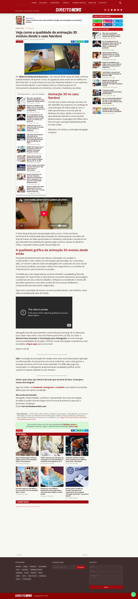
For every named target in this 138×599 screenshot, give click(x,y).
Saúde (18, 576)
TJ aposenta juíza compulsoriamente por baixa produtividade (112, 91)
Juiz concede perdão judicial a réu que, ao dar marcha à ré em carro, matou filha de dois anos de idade (112, 101)
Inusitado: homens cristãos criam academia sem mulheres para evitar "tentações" (76, 459)
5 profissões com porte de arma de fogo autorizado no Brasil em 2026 (111, 73)
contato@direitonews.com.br (26, 419)
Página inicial (20, 28)
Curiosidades (30, 28)
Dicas (17, 569)
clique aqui (31, 344)
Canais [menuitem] (65, 3)
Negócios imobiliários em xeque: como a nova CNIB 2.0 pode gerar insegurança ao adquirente (36, 108)
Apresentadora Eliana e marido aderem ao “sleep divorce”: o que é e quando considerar (111, 55)
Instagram (48, 387)
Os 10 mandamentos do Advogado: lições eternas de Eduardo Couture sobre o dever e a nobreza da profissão (35, 118)
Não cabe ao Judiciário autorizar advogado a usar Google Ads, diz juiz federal (36, 99)
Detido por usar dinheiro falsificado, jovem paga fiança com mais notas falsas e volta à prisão (51, 491)
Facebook (37, 387)
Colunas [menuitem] (42, 3)
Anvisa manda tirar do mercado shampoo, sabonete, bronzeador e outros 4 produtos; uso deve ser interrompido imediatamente (35, 178)
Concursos (25, 569)
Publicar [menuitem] (92, 3)
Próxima (85, 555)
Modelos (33, 573)
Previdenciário (27, 579)
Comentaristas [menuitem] (79, 3)
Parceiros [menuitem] (54, 3)
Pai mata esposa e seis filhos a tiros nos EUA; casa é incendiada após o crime (27, 490)
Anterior (19, 555)
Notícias (18, 566)
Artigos (25, 566)
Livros (24, 576)
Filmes (40, 573)
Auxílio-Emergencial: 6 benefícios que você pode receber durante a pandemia (35, 128)
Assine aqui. (73, 426)
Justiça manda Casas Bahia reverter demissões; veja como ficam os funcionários (36, 167)
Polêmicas (33, 566)
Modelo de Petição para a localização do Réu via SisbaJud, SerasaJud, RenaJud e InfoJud (35, 149)
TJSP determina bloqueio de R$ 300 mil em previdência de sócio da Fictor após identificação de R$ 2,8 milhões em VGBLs (35, 139)
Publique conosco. (70, 424)
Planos (18, 579)
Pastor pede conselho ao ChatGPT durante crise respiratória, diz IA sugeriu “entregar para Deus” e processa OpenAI (77, 492)
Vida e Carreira (32, 576)
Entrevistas (42, 576)
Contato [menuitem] (102, 3)
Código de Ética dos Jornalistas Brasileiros (73, 417)
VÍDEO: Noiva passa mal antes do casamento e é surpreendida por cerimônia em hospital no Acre (52, 459)
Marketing (19, 573)
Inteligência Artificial (36, 569)
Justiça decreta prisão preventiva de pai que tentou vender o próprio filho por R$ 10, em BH (35, 158)
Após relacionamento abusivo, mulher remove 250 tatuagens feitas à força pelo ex (26, 459)
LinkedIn (60, 387)
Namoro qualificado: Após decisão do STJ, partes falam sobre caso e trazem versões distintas (36, 189)
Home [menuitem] (34, 3)
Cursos (26, 573)
